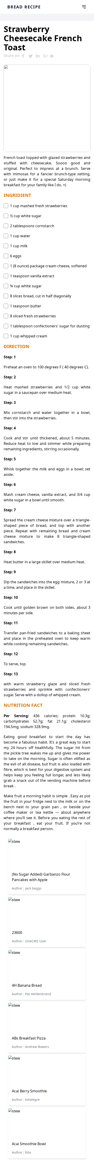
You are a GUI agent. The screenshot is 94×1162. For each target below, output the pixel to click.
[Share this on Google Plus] (46, 56)
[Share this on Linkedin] (39, 56)
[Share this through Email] (53, 56)
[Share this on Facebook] (24, 56)
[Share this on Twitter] (32, 56)
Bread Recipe (24, 7)
